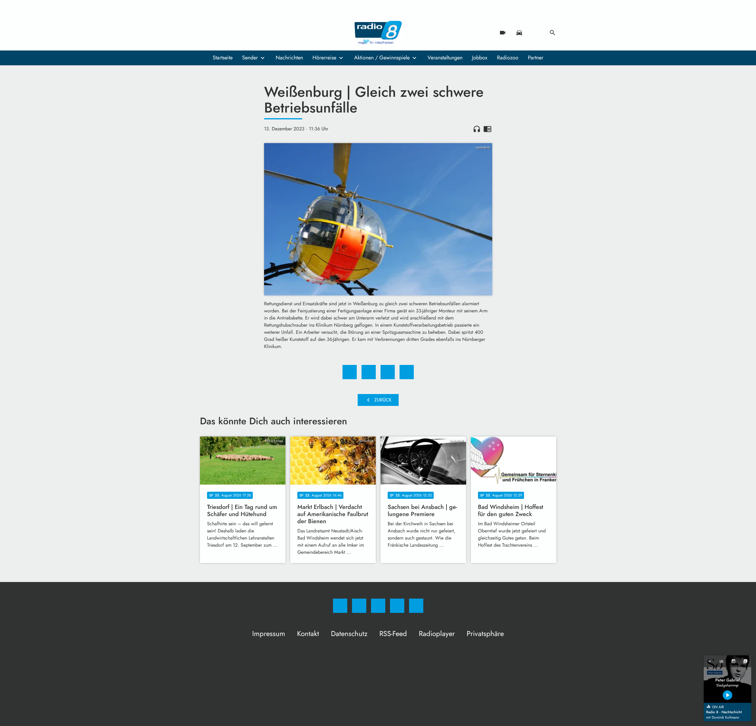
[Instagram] (218, 33)
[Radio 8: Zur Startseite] (378, 33)
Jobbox (479, 57)
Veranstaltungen (445, 57)
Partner (535, 57)
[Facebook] (206, 33)
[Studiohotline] (241, 33)
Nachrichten (289, 57)
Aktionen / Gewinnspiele (382, 57)
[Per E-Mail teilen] (407, 372)
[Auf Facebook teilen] (350, 372)
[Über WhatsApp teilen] (388, 372)
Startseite (223, 57)
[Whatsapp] (230, 33)
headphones (477, 129)
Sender (250, 57)
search (552, 32)
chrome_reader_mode (487, 129)
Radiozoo (507, 57)
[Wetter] (535, 32)
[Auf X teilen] (369, 372)
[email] (253, 33)
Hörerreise (324, 57)
